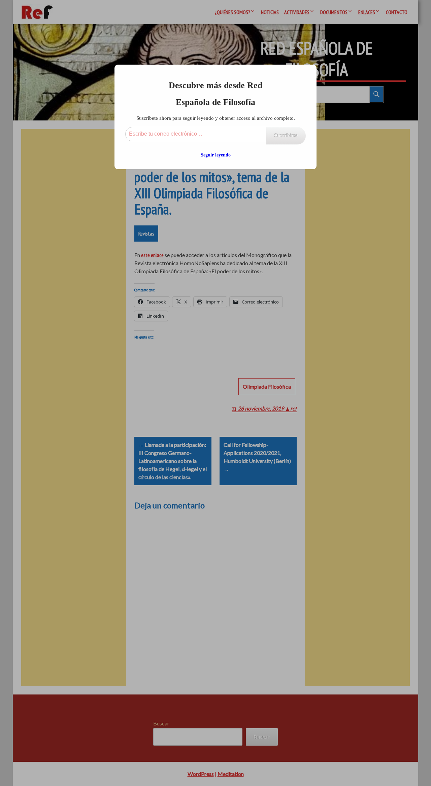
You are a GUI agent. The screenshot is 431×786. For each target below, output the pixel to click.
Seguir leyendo (216, 154)
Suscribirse (286, 135)
